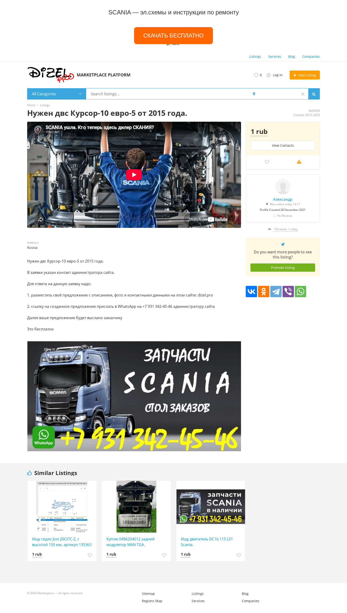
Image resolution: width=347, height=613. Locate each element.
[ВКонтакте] (251, 291)
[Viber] (288, 291)
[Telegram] (276, 291)
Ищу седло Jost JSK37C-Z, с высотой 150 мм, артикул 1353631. (63, 541)
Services (274, 56)
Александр (282, 199)
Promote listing (283, 267)
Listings (255, 56)
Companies (311, 56)
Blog (291, 56)
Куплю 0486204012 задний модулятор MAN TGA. (130, 541)
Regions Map (152, 601)
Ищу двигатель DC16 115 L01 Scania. (207, 541)
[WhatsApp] (300, 291)
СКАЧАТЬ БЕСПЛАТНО (173, 35)
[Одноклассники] (263, 291)
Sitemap (148, 593)
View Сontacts (283, 145)
